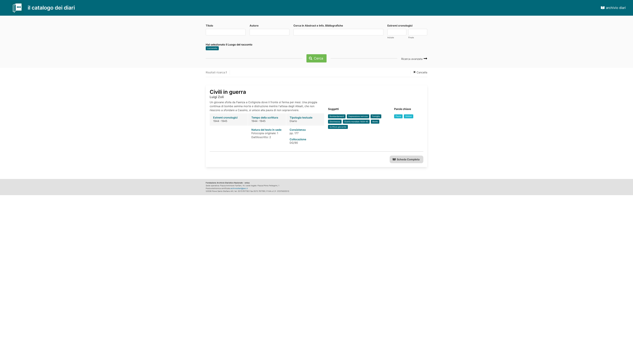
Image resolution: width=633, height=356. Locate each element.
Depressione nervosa (358, 116)
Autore (254, 25)
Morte (375, 121)
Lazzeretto (212, 48)
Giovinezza (335, 121)
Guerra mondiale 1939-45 (356, 121)
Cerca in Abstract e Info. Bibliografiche (318, 25)
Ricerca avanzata (412, 58)
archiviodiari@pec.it (239, 188)
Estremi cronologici (399, 25)
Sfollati (408, 116)
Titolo (209, 25)
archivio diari (616, 8)
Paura (398, 116)
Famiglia (376, 116)
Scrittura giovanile (338, 127)
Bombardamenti (337, 116)
